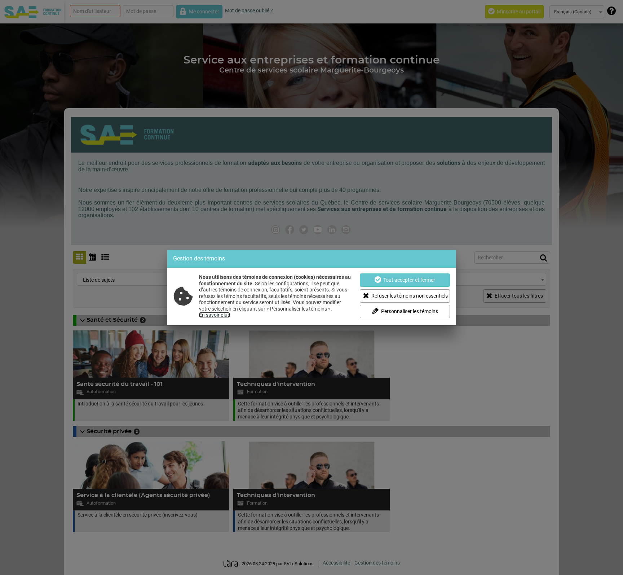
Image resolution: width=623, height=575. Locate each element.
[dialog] (311, 287)
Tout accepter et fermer (409, 280)
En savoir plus (214, 315)
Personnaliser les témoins (409, 311)
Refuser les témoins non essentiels (409, 296)
